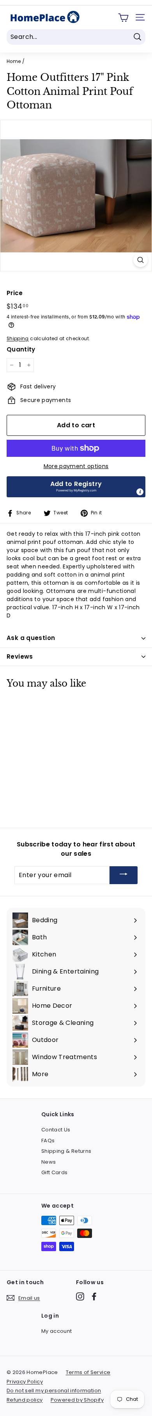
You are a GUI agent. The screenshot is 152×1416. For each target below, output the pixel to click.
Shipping (18, 339)
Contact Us (56, 1129)
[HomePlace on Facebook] (94, 1296)
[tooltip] (139, 491)
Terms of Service (88, 1372)
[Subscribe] (124, 875)
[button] (76, 486)
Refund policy (25, 1400)
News (48, 1162)
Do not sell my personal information (54, 1390)
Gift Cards (54, 1172)
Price (15, 293)
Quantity (21, 349)
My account (56, 1331)
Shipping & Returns (66, 1151)
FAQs (48, 1140)
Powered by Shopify (77, 1400)
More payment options (76, 466)
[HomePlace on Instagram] (80, 1296)
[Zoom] (140, 260)
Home (14, 61)
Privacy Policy (25, 1381)
